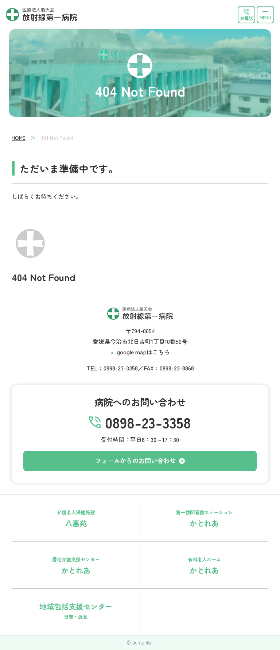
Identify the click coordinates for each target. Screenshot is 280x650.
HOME (19, 137)
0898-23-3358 (148, 422)
